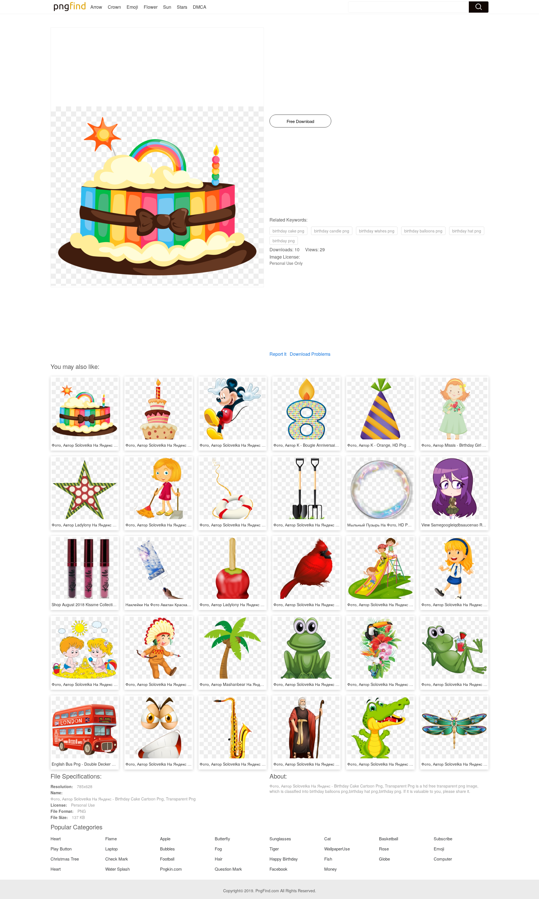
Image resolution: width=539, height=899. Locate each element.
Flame (111, 838)
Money (330, 869)
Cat (327, 838)
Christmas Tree (65, 859)
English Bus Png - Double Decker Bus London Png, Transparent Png (112, 764)
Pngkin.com (171, 869)
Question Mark (228, 869)
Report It (278, 354)
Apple (165, 838)
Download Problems (310, 354)
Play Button (61, 849)
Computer (443, 859)
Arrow (96, 7)
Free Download (300, 121)
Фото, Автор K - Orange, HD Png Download (386, 445)
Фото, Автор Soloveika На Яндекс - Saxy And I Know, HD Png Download (264, 764)
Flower (150, 7)
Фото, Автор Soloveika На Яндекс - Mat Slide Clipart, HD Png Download (411, 604)
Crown (114, 7)
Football (167, 859)
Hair (218, 859)
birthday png (284, 240)
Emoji (132, 7)
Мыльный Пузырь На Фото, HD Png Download (389, 525)
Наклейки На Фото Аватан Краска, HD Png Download (173, 604)
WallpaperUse (337, 849)
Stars (182, 7)
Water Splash (117, 869)
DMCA (199, 7)
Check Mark (116, 859)
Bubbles (167, 849)
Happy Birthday (284, 859)
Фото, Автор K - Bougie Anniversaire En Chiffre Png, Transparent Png (335, 445)
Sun (167, 7)
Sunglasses (280, 838)
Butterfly (222, 838)
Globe (384, 859)
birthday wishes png (376, 231)
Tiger (274, 849)
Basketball (388, 838)
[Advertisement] (157, 67)
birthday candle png (331, 231)
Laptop (111, 849)
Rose (384, 849)
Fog (218, 849)
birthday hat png (466, 231)
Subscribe (443, 838)
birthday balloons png (423, 231)
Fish (328, 859)
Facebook (278, 869)
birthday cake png (288, 231)
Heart (56, 838)
